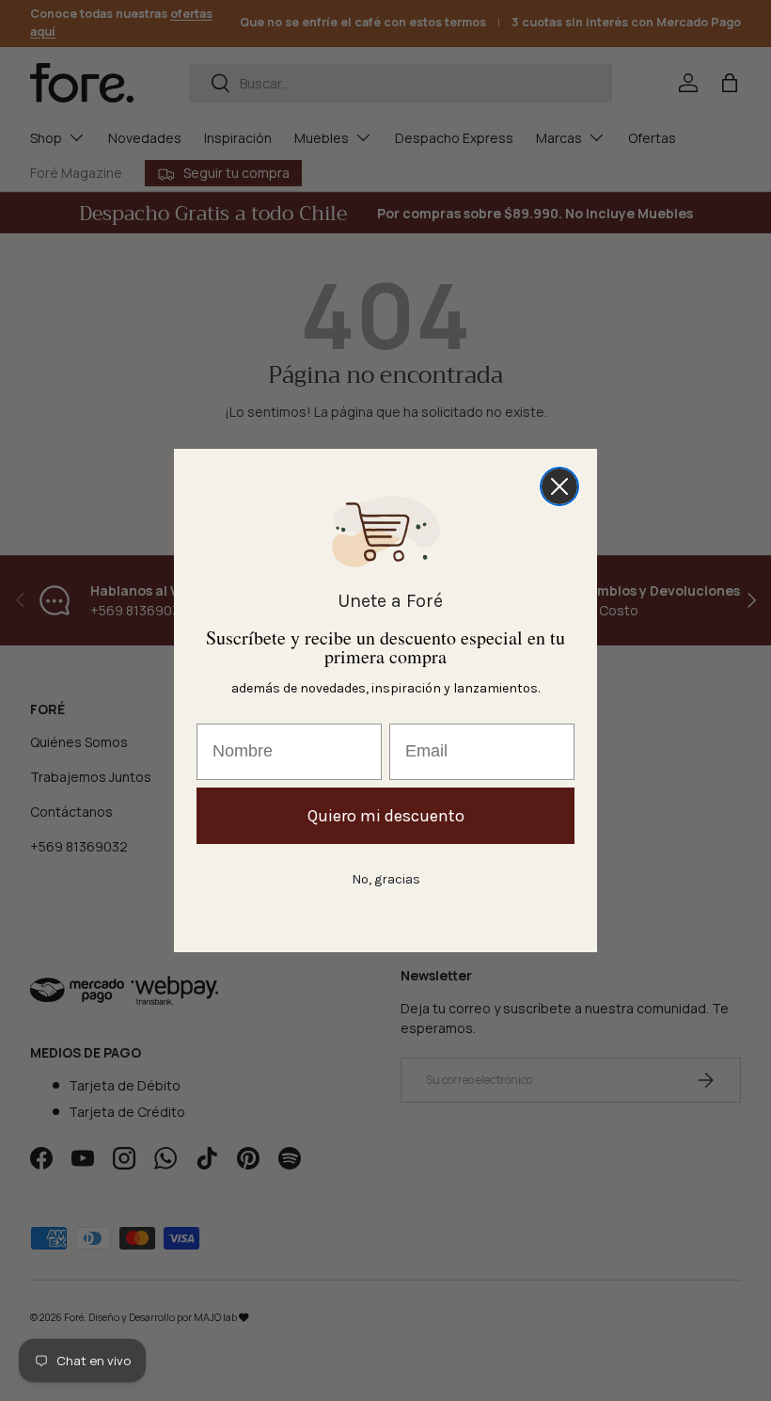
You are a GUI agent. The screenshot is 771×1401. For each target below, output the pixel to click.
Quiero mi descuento (385, 815)
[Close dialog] (559, 486)
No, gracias (386, 879)
